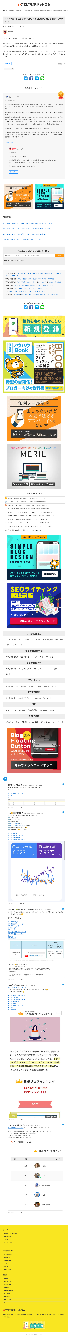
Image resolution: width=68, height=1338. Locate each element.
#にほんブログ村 (13, 922)
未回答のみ (15, 260)
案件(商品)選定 (49, 273)
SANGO (27, 285)
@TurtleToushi (38, 909)
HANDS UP (7, 1293)
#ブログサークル (13, 926)
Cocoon (44, 285)
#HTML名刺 (12, 928)
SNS (10, 291)
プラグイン (50, 285)
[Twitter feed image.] (36, 802)
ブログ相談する (8, 1254)
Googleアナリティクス (30, 288)
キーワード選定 (30, 273)
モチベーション (44, 294)
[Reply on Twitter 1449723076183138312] (9, 1119)
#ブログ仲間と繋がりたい (16, 839)
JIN (23, 285)
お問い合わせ (7, 1284)
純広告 (59, 282)
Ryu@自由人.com (14, 985)
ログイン (6, 1263)
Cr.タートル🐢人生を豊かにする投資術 (21, 909)
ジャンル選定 (40, 273)
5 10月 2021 (38, 1125)
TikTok (43, 291)
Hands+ (6, 1303)
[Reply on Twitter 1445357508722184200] (9, 1212)
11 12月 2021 (40, 813)
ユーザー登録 (7, 1260)
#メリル (10, 795)
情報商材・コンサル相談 (32, 294)
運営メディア (7, 1281)
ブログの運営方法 (23, 279)
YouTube (21, 291)
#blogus (10, 936)
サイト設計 (57, 273)
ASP (6, 275)
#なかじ (10, 797)
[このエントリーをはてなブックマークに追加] (37, 80)
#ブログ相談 (12, 1003)
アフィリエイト (20, 26)
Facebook (37, 291)
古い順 (22, 260)
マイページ (7, 1257)
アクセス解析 (18, 288)
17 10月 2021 (32, 985)
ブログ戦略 (51, 279)
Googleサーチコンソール (45, 288)
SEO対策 (40, 279)
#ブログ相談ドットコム (15, 793)
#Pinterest (11, 930)
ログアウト (7, 1266)
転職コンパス (7, 1300)
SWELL (32, 285)
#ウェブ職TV (14, 823)
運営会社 (6, 1278)
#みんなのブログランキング (17, 932)
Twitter (15, 291)
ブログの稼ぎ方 (20, 282)
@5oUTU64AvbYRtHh (28, 785)
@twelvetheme (31, 813)
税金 (22, 294)
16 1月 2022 (39, 785)
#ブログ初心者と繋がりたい (17, 835)
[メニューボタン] (3, 4)
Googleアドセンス (31, 282)
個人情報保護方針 (8, 1290)
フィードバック (54, 294)
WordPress (17, 285)
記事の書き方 (33, 279)
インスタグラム (29, 291)
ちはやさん (11, 32)
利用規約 (6, 1287)
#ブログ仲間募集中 (14, 837)
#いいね (10, 1007)
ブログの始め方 (20, 273)
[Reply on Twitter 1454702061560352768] (9, 979)
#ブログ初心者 (13, 833)
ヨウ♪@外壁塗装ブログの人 (17, 1125)
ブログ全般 (17, 294)
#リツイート (12, 1009)
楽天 (55, 282)
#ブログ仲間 (12, 938)
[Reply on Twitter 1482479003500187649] (9, 807)
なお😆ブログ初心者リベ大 (17, 813)
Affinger (38, 285)
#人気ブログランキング (15, 924)
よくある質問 (7, 1269)
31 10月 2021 (47, 909)
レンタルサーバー (14, 275)
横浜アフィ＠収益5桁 (15, 785)
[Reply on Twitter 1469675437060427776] (9, 903)
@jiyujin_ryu (24, 985)
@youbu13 (30, 1125)
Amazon (50, 282)
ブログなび (7, 1297)
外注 (45, 279)
